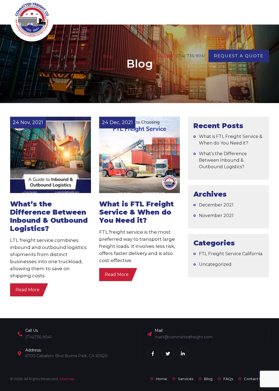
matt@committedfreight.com (184, 337)
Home (39, 56)
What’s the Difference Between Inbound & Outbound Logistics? (223, 160)
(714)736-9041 (38, 337)
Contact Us (133, 56)
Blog (108, 56)
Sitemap (67, 379)
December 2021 (216, 204)
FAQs (87, 56)
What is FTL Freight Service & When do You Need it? (230, 140)
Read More (28, 289)
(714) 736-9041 (190, 55)
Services (64, 56)
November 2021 (216, 215)
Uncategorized (215, 264)
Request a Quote (238, 55)
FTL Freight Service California (230, 253)
